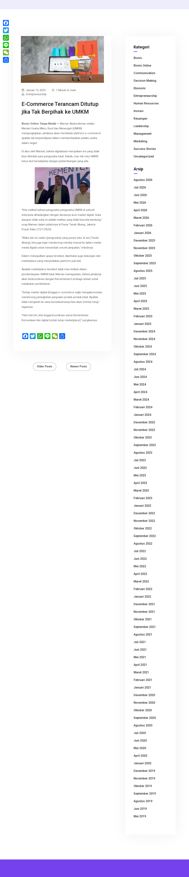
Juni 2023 (140, 468)
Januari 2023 (142, 505)
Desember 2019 (144, 771)
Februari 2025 (143, 316)
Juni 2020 (140, 740)
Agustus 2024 (143, 361)
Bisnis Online (142, 65)
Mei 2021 (140, 657)
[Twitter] (6, 30)
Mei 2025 (140, 293)
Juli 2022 (140, 551)
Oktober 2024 (143, 346)
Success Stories (145, 149)
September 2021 (145, 627)
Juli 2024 (140, 369)
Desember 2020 (144, 695)
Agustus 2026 (143, 180)
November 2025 (144, 248)
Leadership (141, 126)
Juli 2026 (140, 187)
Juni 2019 (140, 808)
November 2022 (144, 521)
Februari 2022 (143, 589)
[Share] (6, 60)
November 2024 (144, 339)
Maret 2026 (141, 218)
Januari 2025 (142, 324)
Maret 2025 (141, 308)
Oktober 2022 (143, 528)
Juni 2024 (140, 377)
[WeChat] (6, 52)
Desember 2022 (144, 513)
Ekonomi (139, 88)
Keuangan (140, 118)
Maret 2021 (141, 672)
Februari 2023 (143, 498)
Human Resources (146, 103)
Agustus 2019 (143, 801)
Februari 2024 (143, 407)
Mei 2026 (140, 202)
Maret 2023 (141, 490)
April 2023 (140, 483)
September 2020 (145, 718)
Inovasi (138, 111)
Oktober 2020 (143, 710)
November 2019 (144, 778)
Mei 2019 (140, 816)
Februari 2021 (143, 680)
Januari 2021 (142, 687)
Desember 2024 (144, 331)
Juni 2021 (140, 649)
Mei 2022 (140, 566)
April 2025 (140, 301)
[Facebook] (6, 23)
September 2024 (145, 354)
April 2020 (140, 755)
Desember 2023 (144, 422)
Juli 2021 (140, 642)
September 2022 (145, 536)
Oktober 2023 (143, 437)
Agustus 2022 (143, 543)
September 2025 (145, 263)
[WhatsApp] (6, 37)
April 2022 (140, 574)
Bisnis (138, 58)
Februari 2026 (143, 225)
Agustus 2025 (143, 271)
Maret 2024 (141, 399)
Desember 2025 (144, 240)
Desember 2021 (144, 604)
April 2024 (140, 392)
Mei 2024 (140, 384)
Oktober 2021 (143, 619)
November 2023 (144, 430)
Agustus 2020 (143, 725)
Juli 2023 (140, 460)
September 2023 (145, 445)
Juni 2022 (140, 558)
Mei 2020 (140, 748)
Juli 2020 (140, 733)
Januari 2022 (142, 596)
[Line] (6, 45)
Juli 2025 (140, 278)
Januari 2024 (142, 415)
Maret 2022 (141, 581)
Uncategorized (144, 156)
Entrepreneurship (36, 94)
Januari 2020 (142, 763)
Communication (144, 73)
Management (143, 133)
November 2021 (144, 611)
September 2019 (145, 793)
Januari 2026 (142, 233)
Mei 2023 (140, 475)
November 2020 (144, 702)
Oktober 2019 (143, 786)
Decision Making (145, 80)
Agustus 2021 (143, 634)
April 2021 (140, 665)
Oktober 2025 (143, 255)
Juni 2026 (140, 195)
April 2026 (140, 210)
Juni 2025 (140, 286)
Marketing (140, 141)
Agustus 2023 (143, 452)
